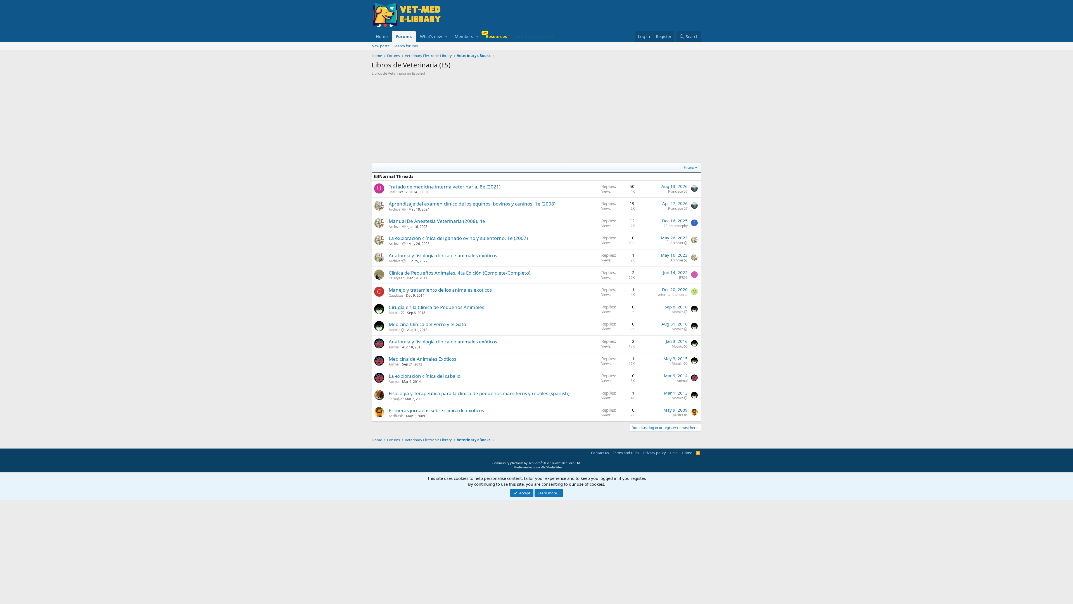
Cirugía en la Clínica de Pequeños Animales (436, 307)
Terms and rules (626, 452)
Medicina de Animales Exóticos (422, 359)
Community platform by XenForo (536, 463)
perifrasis (396, 416)
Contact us (600, 452)
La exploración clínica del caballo (424, 376)
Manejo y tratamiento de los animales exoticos (440, 290)
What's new (431, 36)
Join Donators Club (535, 36)
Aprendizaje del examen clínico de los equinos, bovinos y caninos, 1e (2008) (472, 203)
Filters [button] (689, 167)
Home (382, 36)
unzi (392, 192)
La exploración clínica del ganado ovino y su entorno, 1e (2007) (458, 238)
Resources (496, 36)
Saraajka (395, 399)
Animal (394, 347)
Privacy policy (654, 452)
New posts (380, 45)
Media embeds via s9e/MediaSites (538, 467)
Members (464, 36)
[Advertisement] (536, 118)
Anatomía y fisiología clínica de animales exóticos (443, 255)
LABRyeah (396, 278)
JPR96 (683, 277)
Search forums (406, 45)
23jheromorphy (676, 225)
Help (674, 452)
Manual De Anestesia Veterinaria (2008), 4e (437, 221)
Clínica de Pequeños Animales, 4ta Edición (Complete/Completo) (459, 273)
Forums (404, 36)
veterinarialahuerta (672, 294)
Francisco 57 (678, 191)
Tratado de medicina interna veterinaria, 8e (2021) (444, 186)
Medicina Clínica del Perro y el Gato (427, 324)
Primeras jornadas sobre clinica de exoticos (436, 410)
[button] (446, 36)
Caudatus (396, 295)
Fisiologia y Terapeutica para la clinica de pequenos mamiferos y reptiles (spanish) (479, 393)
